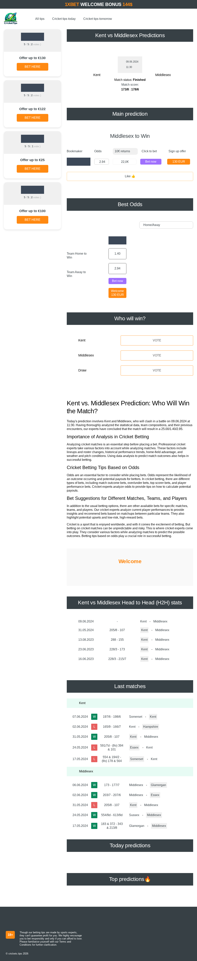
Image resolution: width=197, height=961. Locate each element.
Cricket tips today (64, 18)
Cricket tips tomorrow (97, 18)
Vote (157, 340)
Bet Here (32, 66)
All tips (39, 18)
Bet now (150, 161)
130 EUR (178, 161)
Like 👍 (130, 176)
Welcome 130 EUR (117, 292)
